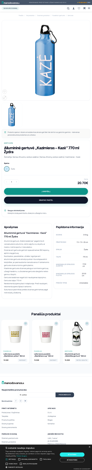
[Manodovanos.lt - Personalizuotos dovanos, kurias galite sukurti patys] (11, 2)
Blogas (50, 420)
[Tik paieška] (68, 8)
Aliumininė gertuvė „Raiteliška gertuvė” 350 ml (75, 355)
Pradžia (21, 15)
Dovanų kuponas (7, 424)
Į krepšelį (46, 191)
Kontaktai (51, 424)
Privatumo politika (8, 420)
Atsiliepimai (52, 416)
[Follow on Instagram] (21, 401)
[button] (84, 8)
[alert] (46, 457)
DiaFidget (22, 360)
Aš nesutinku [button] (72, 460)
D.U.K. (50, 412)
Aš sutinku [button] (72, 454)
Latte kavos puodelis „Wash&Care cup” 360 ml (43, 355)
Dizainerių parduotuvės (10, 438)
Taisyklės (5, 416)
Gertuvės (70, 15)
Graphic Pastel (46, 200)
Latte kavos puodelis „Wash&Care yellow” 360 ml (14, 355)
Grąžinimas (16, 412)
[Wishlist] (79, 8)
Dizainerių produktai (43, 15)
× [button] (89, 447)
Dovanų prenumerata (9, 427)
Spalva (6, 163)
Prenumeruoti (65, 395)
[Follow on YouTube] (25, 401)
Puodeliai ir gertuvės (58, 15)
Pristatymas (6, 412)
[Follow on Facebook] (16, 401)
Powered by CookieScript (82, 469)
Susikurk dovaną (10, 8)
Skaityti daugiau (21, 456)
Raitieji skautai (82, 360)
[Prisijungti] (74, 8)
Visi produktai (30, 15)
